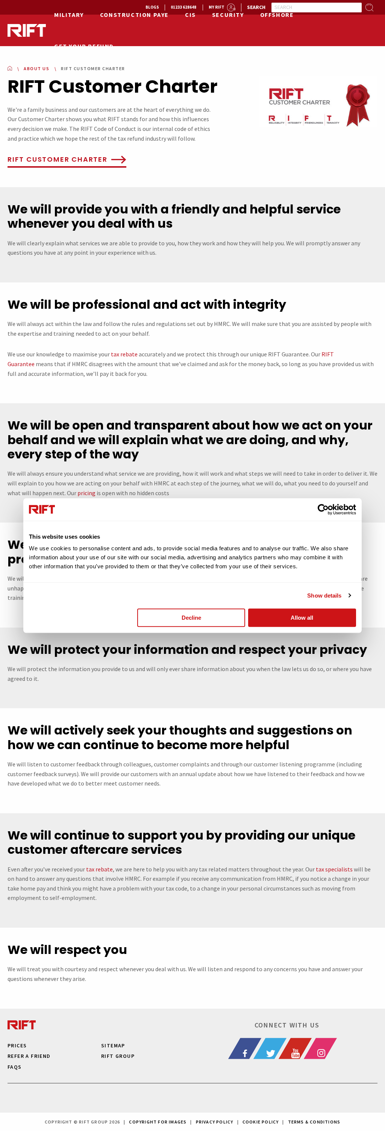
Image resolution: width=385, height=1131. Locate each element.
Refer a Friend (29, 1056)
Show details (324, 595)
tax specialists (334, 869)
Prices (17, 1045)
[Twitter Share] (274, 1048)
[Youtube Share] (299, 1048)
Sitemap (113, 1045)
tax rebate (124, 354)
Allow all (302, 617)
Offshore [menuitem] (277, 14)
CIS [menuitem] (190, 14)
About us (36, 68)
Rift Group (118, 1056)
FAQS (15, 1066)
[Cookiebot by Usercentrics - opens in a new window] (323, 509)
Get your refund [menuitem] (84, 46)
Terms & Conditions (314, 1122)
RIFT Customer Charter (58, 159)
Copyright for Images (157, 1122)
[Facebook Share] (249, 1048)
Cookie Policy (261, 1122)
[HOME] (10, 68)
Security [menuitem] (228, 14)
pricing (86, 493)
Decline (191, 617)
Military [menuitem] (69, 14)
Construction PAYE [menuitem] (134, 14)
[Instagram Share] (324, 1048)
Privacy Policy (214, 1122)
